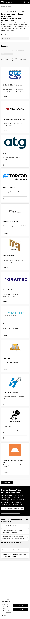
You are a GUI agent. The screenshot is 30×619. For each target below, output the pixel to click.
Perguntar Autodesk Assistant (10, 512)
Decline (21, 605)
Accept (21, 609)
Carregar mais (7, 482)
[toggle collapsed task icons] (21, 2)
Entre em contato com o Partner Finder (13, 508)
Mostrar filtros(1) (9, 50)
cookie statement (4, 609)
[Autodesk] (8, 2)
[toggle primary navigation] (2, 2)
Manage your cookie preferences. (6, 614)
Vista (6, 96)
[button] (7, 54)
